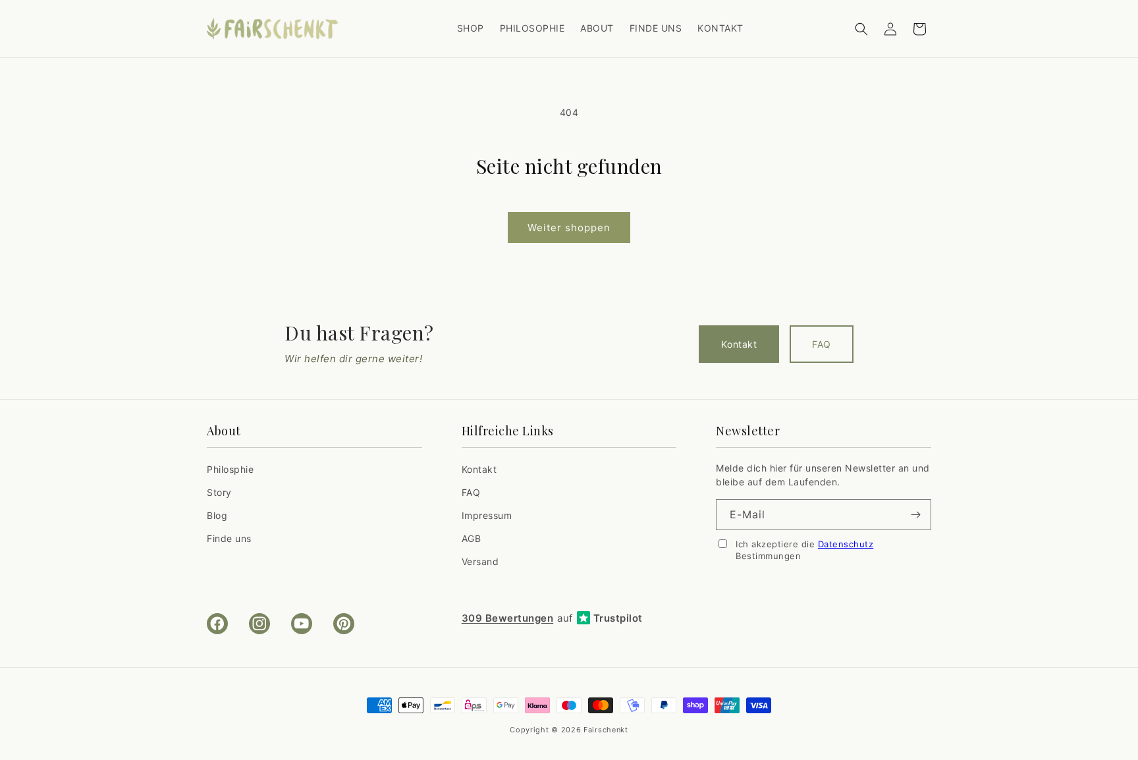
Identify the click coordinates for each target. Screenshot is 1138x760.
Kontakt (739, 344)
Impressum (487, 515)
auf (552, 618)
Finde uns (229, 538)
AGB (471, 538)
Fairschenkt (605, 729)
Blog (217, 515)
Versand (480, 561)
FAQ (821, 344)
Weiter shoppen (569, 227)
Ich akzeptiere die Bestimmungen (804, 550)
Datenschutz (846, 544)
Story (219, 492)
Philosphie (230, 469)
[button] (861, 28)
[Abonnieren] (916, 514)
